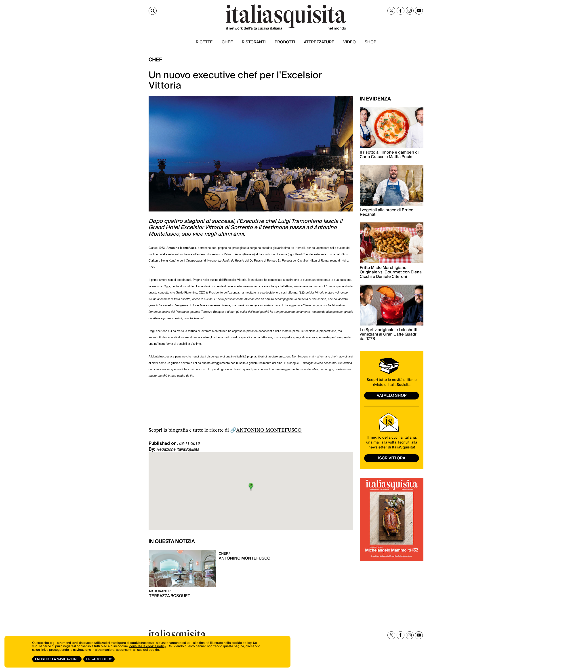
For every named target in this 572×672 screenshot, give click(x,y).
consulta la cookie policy (147, 646)
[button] (251, 486)
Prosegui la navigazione (57, 659)
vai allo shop (392, 395)
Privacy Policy (99, 659)
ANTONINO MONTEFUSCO (269, 430)
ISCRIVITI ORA (391, 458)
